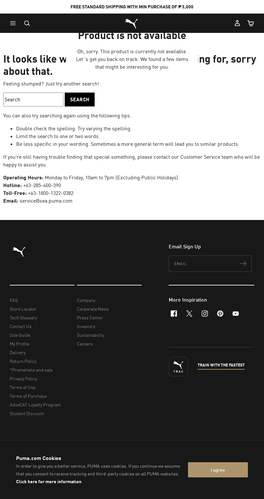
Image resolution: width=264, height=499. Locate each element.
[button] (14, 23)
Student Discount (27, 413)
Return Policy (23, 361)
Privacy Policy (23, 378)
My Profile (19, 343)
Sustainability (90, 335)
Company (86, 300)
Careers (85, 343)
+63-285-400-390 (42, 185)
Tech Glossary (23, 317)
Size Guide (20, 335)
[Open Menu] (14, 23)
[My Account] (237, 23)
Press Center (90, 317)
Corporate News (93, 309)
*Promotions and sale (31, 370)
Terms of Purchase (28, 396)
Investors (86, 326)
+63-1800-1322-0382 (50, 193)
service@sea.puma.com (46, 200)
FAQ (14, 300)
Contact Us (21, 326)
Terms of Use (22, 387)
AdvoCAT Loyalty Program (35, 404)
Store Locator (23, 309)
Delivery (17, 352)
